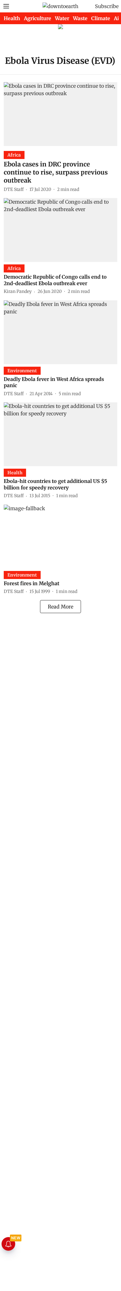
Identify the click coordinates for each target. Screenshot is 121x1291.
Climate (100, 18)
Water (62, 18)
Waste (80, 18)
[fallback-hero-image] (60, 114)
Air (117, 18)
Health (12, 18)
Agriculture (37, 18)
